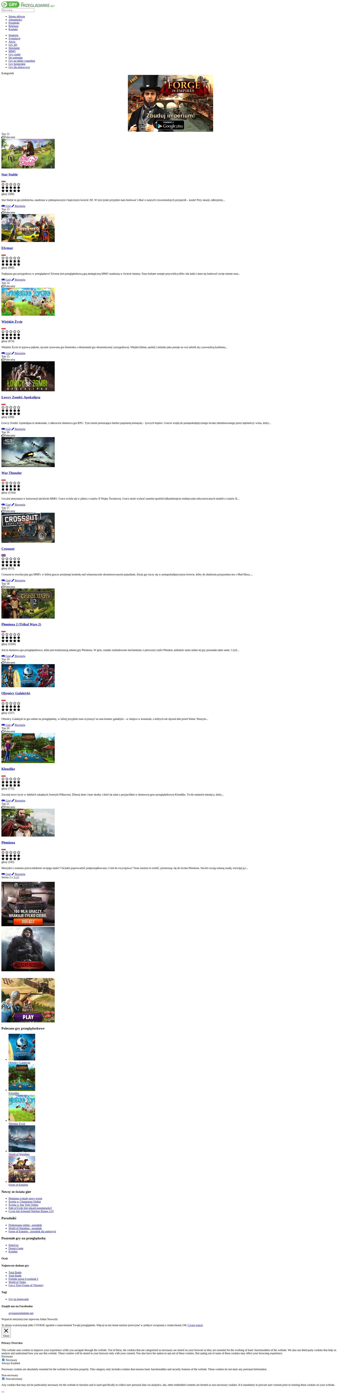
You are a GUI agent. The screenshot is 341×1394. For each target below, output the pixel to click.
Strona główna (17, 16)
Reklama (13, 26)
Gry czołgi (14, 54)
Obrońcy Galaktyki (15, 693)
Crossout (7, 549)
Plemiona (8, 842)
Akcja (12, 41)
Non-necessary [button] (9, 1375)
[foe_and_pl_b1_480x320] (170, 130)
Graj (8, 206)
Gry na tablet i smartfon (22, 60)
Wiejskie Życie (11, 321)
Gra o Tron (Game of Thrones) (26, 1285)
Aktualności (15, 19)
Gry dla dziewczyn (19, 67)
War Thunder (11, 473)
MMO (12, 51)
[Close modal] (2, 1391)
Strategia (13, 35)
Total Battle (15, 1272)
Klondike (8, 769)
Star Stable (9, 174)
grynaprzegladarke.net (21, 1313)
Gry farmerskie (17, 64)
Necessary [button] (7, 1356)
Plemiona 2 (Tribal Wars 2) (21, 624)
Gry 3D (13, 44)
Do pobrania (16, 57)
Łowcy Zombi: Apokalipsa (20, 397)
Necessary (11, 1360)
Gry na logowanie (19, 1299)
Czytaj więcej (195, 1325)
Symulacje (14, 38)
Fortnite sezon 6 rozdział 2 (23, 1278)
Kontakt (13, 29)
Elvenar (7, 248)
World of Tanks (17, 1282)
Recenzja (19, 206)
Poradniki (14, 22)
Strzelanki (14, 48)
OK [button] (185, 1325)
